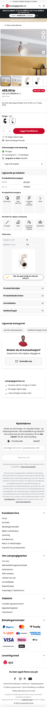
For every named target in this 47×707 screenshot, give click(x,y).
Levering (6, 535)
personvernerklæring (23, 502)
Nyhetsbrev (7, 569)
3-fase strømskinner (13, 25)
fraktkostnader (27, 700)
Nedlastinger (10, 310)
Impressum (7, 612)
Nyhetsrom (19, 590)
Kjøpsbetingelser (10, 608)
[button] (5, 81)
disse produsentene (28, 467)
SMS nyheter (8, 573)
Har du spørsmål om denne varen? (25, 277)
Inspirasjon (7, 590)
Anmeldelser (8, 582)
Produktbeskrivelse (13, 295)
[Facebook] (16, 678)
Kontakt (6, 522)
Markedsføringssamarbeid (14, 565)
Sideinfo (7, 598)
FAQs (4, 518)
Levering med (10, 655)
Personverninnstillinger (12, 684)
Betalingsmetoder (10, 526)
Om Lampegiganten (14, 555)
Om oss (5, 561)
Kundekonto (7, 539)
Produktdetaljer (11, 288)
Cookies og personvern (13, 603)
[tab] (23, 530)
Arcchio (27, 182)
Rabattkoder (8, 586)
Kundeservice (10, 513)
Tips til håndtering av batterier (33, 687)
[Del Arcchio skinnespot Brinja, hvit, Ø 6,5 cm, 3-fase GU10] (43, 37)
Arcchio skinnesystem (13, 330)
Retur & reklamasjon (11, 543)
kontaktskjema (9, 499)
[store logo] (17, 6)
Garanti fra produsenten (13, 547)
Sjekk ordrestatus (10, 531)
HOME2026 (22, 16)
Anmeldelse (9, 303)
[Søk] (40, 6)
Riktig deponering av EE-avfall (24, 691)
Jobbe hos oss (9, 577)
